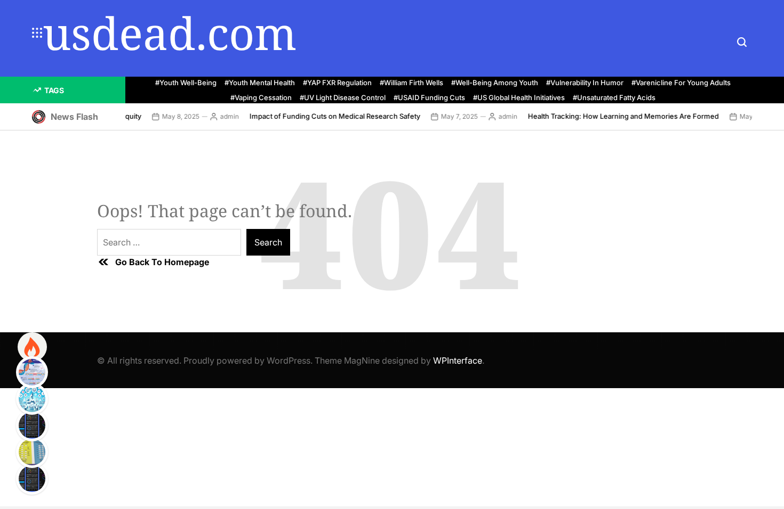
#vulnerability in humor (584, 82)
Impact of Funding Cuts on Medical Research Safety (329, 116)
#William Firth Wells (411, 82)
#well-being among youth (494, 82)
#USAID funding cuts (429, 97)
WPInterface (457, 360)
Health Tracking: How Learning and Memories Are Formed (618, 116)
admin (224, 116)
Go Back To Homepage (162, 262)
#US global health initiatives (519, 97)
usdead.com (170, 33)
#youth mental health (260, 82)
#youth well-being (186, 82)
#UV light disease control (343, 97)
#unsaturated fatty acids (614, 97)
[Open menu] (37, 33)
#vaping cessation (261, 97)
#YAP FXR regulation (337, 82)
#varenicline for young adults (681, 82)
